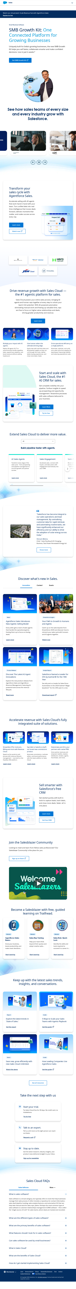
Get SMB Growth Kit (19, 60)
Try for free (46, 417)
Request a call (28, 1145)
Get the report (11, 1034)
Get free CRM (47, 828)
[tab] (26, 592)
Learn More (46, 411)
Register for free (8, 15)
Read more (10, 702)
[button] (37, 142)
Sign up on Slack (18, 866)
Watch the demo (12, 1077)
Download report (48, 702)
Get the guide (47, 1034)
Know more (44, 557)
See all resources (38, 1090)
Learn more (16, 225)
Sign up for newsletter (31, 1166)
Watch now (16, 231)
